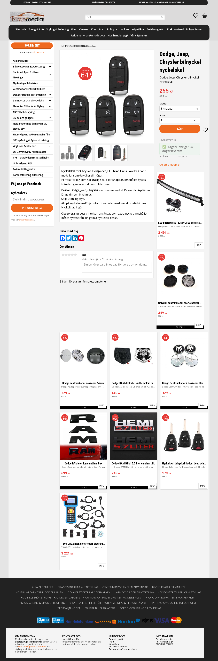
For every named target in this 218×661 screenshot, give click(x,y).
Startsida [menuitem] (20, 29)
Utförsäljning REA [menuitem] (22, 163)
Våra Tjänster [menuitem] (138, 35)
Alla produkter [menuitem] (20, 60)
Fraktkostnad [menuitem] (175, 29)
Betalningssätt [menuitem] (156, 29)
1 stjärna (63, 254)
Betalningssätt (116, 639)
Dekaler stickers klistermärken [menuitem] (29, 94)
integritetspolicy (26, 219)
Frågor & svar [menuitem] (194, 29)
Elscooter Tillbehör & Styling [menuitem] (28, 106)
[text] (183, 91)
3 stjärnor (69, 254)
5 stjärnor (75, 254)
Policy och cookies (118, 646)
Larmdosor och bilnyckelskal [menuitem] (28, 100)
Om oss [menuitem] (84, 29)
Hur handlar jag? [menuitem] (118, 35)
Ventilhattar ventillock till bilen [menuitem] (29, 89)
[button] (197, 15)
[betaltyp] (109, 620)
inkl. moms (38, 52)
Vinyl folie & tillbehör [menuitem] (24, 146)
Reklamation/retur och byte (123, 649)
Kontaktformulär (70, 639)
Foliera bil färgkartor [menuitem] (24, 169)
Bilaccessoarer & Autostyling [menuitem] (29, 66)
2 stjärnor (66, 254)
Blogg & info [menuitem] (36, 29)
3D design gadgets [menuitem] (23, 117)
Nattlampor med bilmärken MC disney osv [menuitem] (30, 126)
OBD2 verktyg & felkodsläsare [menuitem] (29, 151)
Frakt (111, 641)
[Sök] (162, 17)
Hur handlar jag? (164, 641)
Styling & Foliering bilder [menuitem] (61, 29)
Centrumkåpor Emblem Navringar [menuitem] (25, 75)
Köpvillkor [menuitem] (138, 29)
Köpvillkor (114, 644)
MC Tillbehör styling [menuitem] (24, 112)
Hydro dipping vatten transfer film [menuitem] (31, 134)
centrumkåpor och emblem (32, 646)
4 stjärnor (72, 254)
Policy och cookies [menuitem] (118, 29)
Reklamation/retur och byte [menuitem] (88, 35)
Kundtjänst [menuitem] (98, 29)
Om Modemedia (164, 639)
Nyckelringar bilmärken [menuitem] (25, 83)
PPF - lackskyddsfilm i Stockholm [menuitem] (31, 157)
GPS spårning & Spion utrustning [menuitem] (31, 140)
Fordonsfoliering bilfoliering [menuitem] (28, 175)
